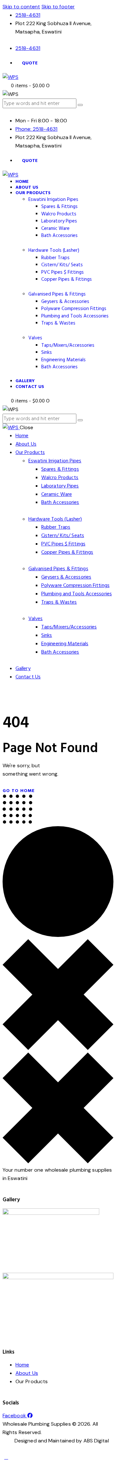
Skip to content (21, 6)
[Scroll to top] (6, 1457)
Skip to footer (58, 6)
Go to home (19, 791)
